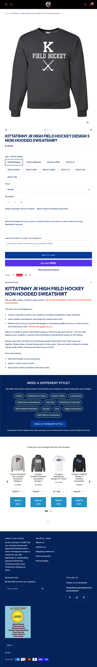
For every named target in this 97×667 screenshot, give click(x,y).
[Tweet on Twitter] (26, 275)
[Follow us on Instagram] (76, 597)
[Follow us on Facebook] (69, 597)
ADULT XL (65, 169)
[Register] (42, 589)
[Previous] (6, 130)
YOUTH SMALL (13, 162)
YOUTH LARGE (53, 162)
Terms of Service (43, 556)
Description (11, 282)
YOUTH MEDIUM (33, 162)
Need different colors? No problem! (23, 238)
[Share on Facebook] (13, 275)
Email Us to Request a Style (48, 424)
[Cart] (90, 4)
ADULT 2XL (81, 169)
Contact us (41, 547)
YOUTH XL (70, 162)
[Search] (11, 4)
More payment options (48, 269)
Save (20, 275)
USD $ (9, 645)
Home (7, 13)
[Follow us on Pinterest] (83, 597)
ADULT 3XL (12, 177)
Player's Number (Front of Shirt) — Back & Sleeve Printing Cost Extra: (36, 209)
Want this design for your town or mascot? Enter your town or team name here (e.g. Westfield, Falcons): (44, 223)
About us (40, 542)
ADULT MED (31, 169)
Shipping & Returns (45, 551)
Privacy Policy (42, 561)
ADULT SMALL (13, 169)
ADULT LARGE (49, 169)
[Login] (85, 4)
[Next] (91, 130)
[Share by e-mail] (30, 275)
